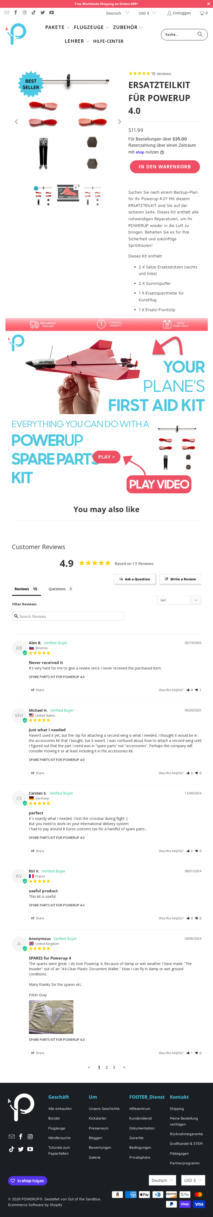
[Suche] (200, 34)
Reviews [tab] (22, 588)
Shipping (177, 1108)
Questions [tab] (57, 588)
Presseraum (98, 1128)
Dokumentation (142, 1128)
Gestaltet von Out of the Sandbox (72, 1199)
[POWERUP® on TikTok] (33, 12)
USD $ (144, 13)
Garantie (136, 1137)
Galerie (95, 1157)
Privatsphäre (139, 1157)
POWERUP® (32, 1199)
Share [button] (39, 690)
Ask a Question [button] (137, 579)
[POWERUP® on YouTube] (51, 12)
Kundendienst (140, 1118)
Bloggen (95, 1137)
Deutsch (114, 13)
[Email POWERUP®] (6, 12)
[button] (57, 28)
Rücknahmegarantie (186, 1134)
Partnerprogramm (184, 1163)
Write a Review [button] (183, 579)
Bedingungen (140, 1147)
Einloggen (182, 12)
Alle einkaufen (60, 1108)
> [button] (124, 1067)
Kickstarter (97, 1118)
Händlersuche (59, 1137)
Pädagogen (179, 1153)
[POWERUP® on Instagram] (24, 12)
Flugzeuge (56, 1128)
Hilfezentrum (139, 1108)
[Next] (119, 121)
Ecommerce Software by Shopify (35, 1204)
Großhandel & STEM (186, 1143)
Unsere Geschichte (104, 1108)
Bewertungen (100, 1147)
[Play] (68, 121)
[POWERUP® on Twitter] (42, 12)
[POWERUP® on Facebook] (15, 12)
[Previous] (17, 121)
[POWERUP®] (16, 34)
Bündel (54, 1118)
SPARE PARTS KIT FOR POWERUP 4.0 (56, 676)
